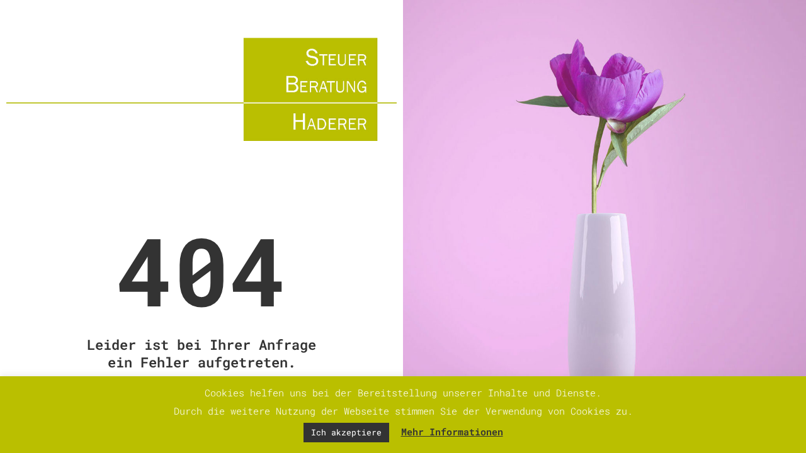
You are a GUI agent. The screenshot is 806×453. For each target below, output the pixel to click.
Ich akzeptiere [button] (346, 432)
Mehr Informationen (452, 431)
